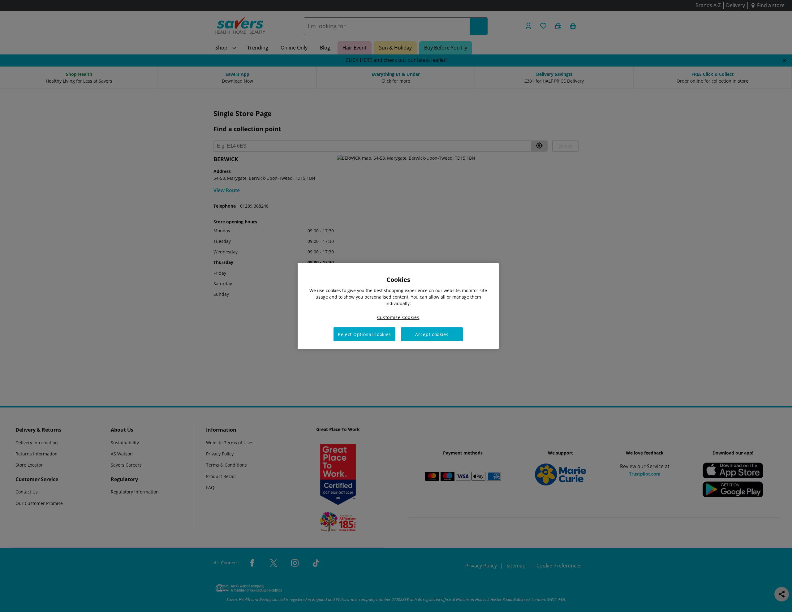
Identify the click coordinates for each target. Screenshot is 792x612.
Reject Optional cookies (364, 334)
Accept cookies (432, 334)
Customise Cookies (398, 317)
